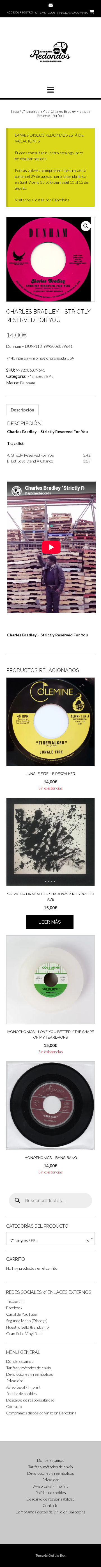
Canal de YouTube (21, 1314)
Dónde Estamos (19, 1361)
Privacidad (14, 1380)
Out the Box (57, 1555)
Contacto (14, 1406)
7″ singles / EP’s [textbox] (50, 1240)
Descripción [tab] (22, 409)
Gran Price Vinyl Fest (24, 1333)
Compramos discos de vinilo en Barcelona (41, 1412)
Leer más (49, 922)
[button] (50, 89)
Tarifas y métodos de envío (28, 1367)
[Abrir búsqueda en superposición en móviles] (50, 1200)
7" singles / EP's (34, 111)
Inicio (15, 111)
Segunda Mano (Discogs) (26, 1320)
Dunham (27, 382)
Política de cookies (21, 1393)
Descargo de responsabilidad (30, 1400)
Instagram (15, 1301)
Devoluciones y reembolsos (29, 1374)
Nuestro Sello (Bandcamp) (28, 1327)
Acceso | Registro (20, 12)
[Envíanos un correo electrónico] (50, 5)
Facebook (14, 1307)
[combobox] (50, 1238)
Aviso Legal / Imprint (23, 1387)
